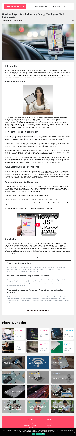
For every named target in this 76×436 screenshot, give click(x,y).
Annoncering (39, 6)
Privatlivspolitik (40, 433)
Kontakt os (61, 6)
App (72, 20)
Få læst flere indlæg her (38, 310)
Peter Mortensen (18, 20)
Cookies (53, 6)
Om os (47, 6)
